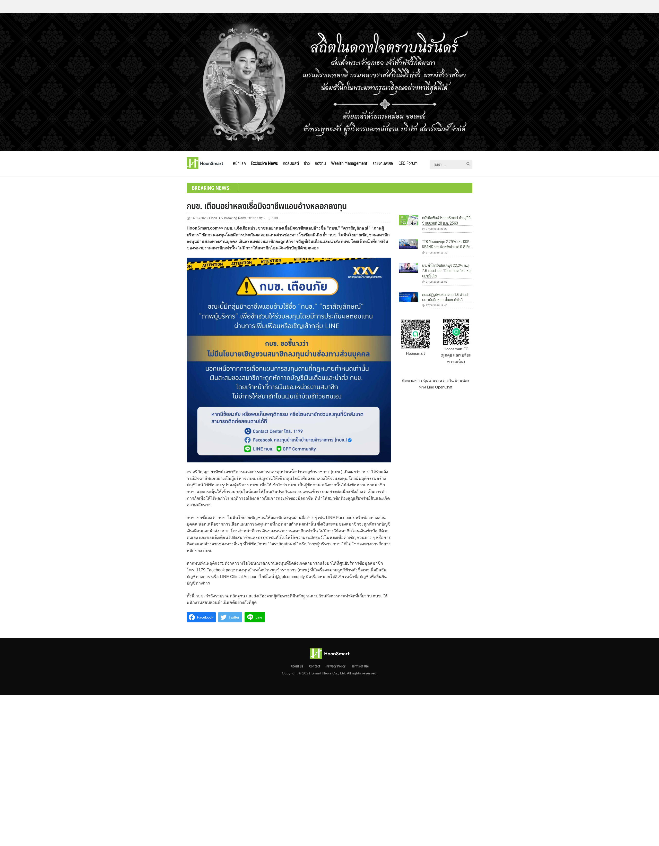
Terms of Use (360, 666)
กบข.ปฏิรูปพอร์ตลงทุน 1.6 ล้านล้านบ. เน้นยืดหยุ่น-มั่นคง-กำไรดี (445, 297)
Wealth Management (349, 163)
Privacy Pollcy (335, 666)
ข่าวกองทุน (256, 218)
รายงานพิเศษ (382, 163)
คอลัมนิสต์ (291, 163)
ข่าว (307, 163)
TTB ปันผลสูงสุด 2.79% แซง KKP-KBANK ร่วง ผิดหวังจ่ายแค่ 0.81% (446, 244)
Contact (314, 666)
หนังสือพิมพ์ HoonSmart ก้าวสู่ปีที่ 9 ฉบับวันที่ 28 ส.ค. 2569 (446, 220)
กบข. (275, 218)
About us (297, 666)
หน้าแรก (239, 163)
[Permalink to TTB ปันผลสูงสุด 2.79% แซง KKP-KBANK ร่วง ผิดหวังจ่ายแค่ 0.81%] (408, 243)
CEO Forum (408, 163)
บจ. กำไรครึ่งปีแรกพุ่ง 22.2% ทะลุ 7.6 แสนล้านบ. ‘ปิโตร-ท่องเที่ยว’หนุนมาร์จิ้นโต (446, 270)
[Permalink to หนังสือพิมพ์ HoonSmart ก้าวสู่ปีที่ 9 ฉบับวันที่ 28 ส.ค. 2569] (408, 220)
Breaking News (235, 218)
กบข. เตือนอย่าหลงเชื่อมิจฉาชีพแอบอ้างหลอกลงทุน (267, 205)
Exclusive (264, 163)
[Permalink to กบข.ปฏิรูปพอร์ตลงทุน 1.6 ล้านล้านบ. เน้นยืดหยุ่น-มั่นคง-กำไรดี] (408, 296)
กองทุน (320, 163)
